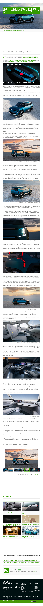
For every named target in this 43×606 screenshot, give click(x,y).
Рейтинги (36, 586)
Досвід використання (37, 590)
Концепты (23, 30)
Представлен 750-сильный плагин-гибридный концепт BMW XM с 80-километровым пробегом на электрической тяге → (21, 563)
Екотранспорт (17, 587)
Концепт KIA (6, 555)
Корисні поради (30, 587)
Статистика (31, 591)
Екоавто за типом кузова (23, 584)
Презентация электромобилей (13, 555)
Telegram (34, 571)
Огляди (16, 584)
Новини (16, 586)
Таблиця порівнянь (36, 588)
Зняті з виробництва (23, 591)
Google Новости (13, 573)
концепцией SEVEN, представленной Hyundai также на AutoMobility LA (21, 61)
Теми (24, 596)
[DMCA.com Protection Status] (33, 601)
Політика (10, 596)
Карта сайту (20, 596)
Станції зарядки (30, 585)
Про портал (5, 596)
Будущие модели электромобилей (32, 555)
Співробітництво (35, 596)
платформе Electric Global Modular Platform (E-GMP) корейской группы (22, 60)
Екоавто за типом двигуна (23, 586)
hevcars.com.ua (37, 474)
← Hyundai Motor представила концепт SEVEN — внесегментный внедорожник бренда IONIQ (20, 560)
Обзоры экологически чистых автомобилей (13, 30)
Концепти (36, 584)
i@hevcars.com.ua (36, 597)
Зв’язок (14, 596)
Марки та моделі (16, 589)
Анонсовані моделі (23, 589)
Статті (30, 583)
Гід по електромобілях (31, 589)
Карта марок (28, 596)
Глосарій (36, 583)
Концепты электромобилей (22, 555)
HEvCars (4, 30)
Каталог (16, 583)
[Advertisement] (21, 40)
